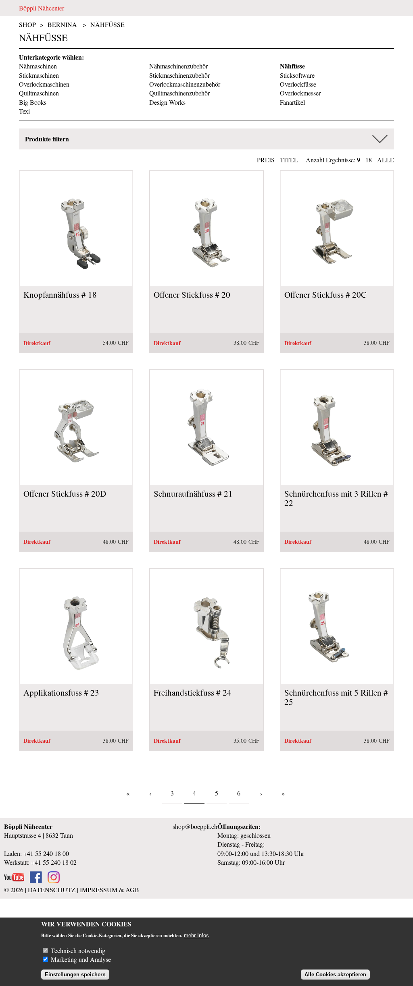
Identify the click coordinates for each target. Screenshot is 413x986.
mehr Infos (196, 935)
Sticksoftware (297, 75)
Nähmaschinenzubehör (178, 66)
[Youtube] (14, 880)
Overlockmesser (300, 93)
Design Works (167, 102)
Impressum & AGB (109, 889)
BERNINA (62, 24)
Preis (266, 159)
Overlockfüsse (298, 84)
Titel (289, 159)
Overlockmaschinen (44, 84)
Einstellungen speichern (75, 975)
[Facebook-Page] (36, 880)
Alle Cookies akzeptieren (335, 975)
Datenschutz (51, 889)
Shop (27, 24)
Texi (24, 111)
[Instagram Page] (54, 880)
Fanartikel (292, 102)
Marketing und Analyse (81, 959)
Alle (385, 159)
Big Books (32, 102)
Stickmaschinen (39, 75)
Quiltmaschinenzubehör (179, 93)
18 (368, 159)
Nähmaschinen (38, 66)
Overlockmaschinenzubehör (184, 84)
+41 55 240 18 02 (54, 862)
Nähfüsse (107, 24)
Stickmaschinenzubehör (179, 75)
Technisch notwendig (78, 950)
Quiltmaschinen (39, 93)
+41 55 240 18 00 (46, 853)
